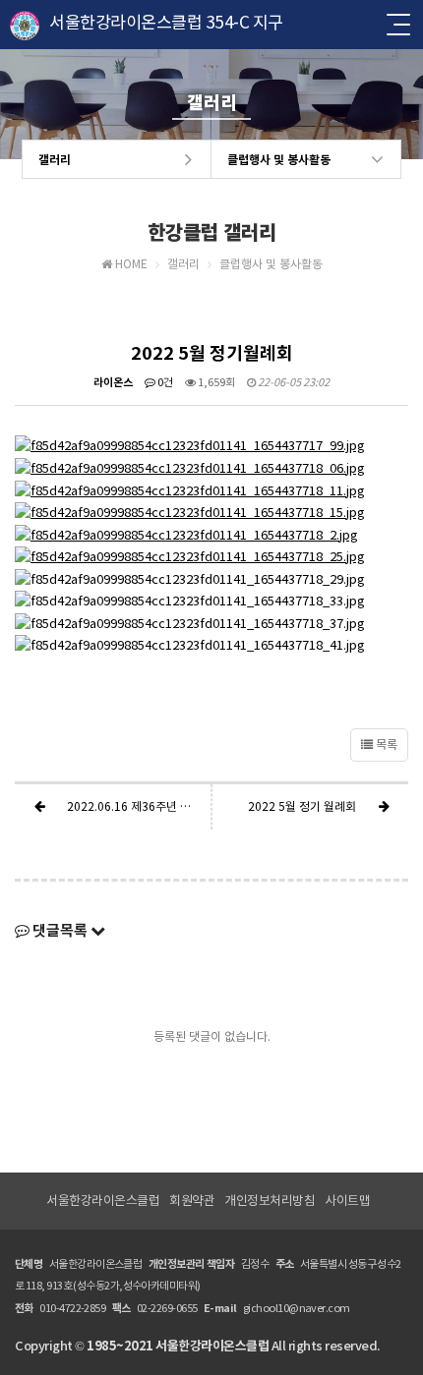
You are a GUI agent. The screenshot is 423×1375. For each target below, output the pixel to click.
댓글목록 (60, 930)
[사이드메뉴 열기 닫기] (397, 24)
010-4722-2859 (72, 1308)
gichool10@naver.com (296, 1308)
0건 (164, 382)
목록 (385, 744)
